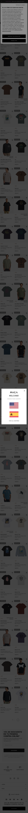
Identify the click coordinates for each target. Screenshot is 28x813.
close (24, 390)
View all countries (14, 420)
